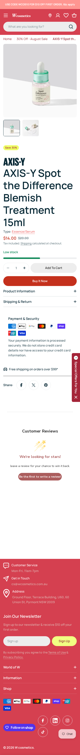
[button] (76, 377)
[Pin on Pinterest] (46, 385)
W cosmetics (24, 747)
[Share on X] (34, 385)
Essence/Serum (23, 231)
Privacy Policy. (13, 657)
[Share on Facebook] (21, 385)
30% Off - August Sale (32, 39)
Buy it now (40, 281)
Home (7, 39)
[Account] (57, 15)
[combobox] (40, 27)
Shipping (26, 243)
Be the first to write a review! (40, 477)
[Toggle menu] (5, 15)
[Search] (71, 26)
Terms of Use (57, 652)
